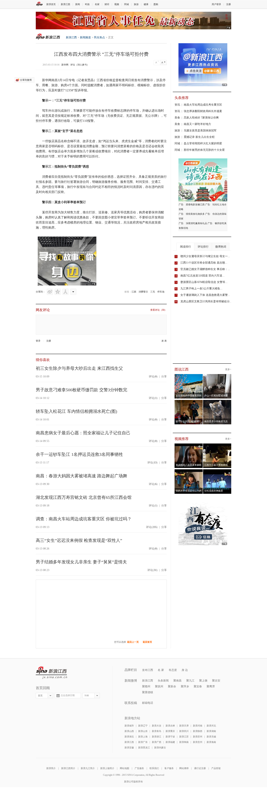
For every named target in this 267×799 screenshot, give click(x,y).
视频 (116, 4)
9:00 (87, 695)
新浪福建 (170, 742)
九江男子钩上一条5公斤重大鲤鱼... (201, 288)
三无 (152, 291)
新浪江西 (65, 4)
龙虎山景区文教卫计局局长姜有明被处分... (206, 301)
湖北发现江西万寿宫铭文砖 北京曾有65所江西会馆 (84, 497)
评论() (153, 376)
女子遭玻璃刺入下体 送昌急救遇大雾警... (205, 295)
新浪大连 (156, 725)
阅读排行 (185, 246)
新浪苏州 (197, 736)
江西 (134, 291)
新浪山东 (143, 731)
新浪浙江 (156, 736)
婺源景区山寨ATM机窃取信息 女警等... (204, 282)
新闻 (77, 4)
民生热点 (99, 37)
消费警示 (143, 291)
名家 (97, 4)
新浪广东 (143, 742)
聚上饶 (203, 680)
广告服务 (139, 768)
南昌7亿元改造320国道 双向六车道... (202, 275)
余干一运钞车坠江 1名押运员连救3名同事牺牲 (79, 454)
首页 (40, 695)
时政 (87, 4)
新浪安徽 (129, 747)
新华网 (64, 64)
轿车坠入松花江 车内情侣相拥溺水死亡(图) (76, 411)
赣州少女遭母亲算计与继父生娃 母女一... (205, 256)
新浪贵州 (197, 742)
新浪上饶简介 (107, 768)
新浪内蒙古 (160, 747)
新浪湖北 (129, 736)
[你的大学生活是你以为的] (189, 471)
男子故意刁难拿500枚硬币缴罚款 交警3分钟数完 (81, 389)
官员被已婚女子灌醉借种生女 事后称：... (205, 269)
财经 (107, 4)
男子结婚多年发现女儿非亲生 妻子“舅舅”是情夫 (81, 561)
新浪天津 (184, 725)
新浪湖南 (211, 731)
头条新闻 (163, 680)
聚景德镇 (147, 692)
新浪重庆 (170, 731)
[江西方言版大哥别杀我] (217, 445)
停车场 (160, 291)
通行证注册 (200, 768)
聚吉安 (216, 680)
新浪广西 (156, 742)
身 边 (185, 670)
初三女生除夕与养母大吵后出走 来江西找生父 (79, 368)
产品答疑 (216, 768)
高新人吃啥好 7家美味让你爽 (201, 117)
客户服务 (169, 768)
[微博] (50, 292)
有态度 (173, 670)
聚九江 (190, 680)
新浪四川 (184, 731)
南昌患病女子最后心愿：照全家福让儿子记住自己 (83, 432)
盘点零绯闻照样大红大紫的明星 (203, 143)
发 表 (164, 340)
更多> (228, 369)
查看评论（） (158, 310)
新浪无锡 (211, 736)
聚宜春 (198, 686)
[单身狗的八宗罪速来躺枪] (189, 445)
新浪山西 (129, 731)
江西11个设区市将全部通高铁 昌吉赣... (203, 262)
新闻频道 (85, 37)
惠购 (155, 4)
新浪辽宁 (143, 725)
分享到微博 (26, 80)
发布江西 (147, 670)
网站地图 (124, 768)
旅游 (136, 4)
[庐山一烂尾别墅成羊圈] (217, 376)
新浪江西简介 (68, 768)
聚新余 (172, 686)
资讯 (177, 104)
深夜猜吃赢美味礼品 (196, 223)
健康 (146, 4)
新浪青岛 (156, 731)
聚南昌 (177, 680)
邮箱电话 (147, 702)
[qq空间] (58, 292)
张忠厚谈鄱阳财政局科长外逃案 (203, 111)
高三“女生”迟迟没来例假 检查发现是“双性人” (79, 540)
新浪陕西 (197, 731)
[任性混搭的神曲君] (217, 471)
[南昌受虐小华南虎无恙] (217, 402)
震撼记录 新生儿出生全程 (199, 137)
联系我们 (154, 768)
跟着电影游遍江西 (195, 204)
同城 (126, 4)
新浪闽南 (184, 742)
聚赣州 (146, 686)
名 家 (161, 670)
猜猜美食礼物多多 (195, 214)
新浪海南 (211, 742)
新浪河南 (197, 725)
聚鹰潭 (211, 686)
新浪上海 (143, 736)
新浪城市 (129, 725)
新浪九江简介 (88, 768)
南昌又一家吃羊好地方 (197, 124)
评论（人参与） (79, 64)
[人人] (65, 292)
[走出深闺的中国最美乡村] (189, 376)
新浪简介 (51, 768)
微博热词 (220, 246)
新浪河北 (211, 725)
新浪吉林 (170, 725)
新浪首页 (51, 4)
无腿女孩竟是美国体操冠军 (200, 130)
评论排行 (203, 246)
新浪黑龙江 (144, 747)
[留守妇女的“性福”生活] (189, 402)
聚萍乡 (185, 686)
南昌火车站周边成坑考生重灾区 (203, 104)
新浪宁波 (170, 736)
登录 (38, 340)
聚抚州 (159, 686)
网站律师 (184, 768)
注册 (228, 4)
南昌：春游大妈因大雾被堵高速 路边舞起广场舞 (81, 475)
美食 (177, 117)
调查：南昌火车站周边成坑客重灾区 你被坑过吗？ (84, 518)
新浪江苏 (184, 736)
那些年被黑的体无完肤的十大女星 (204, 149)
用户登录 (216, 4)
